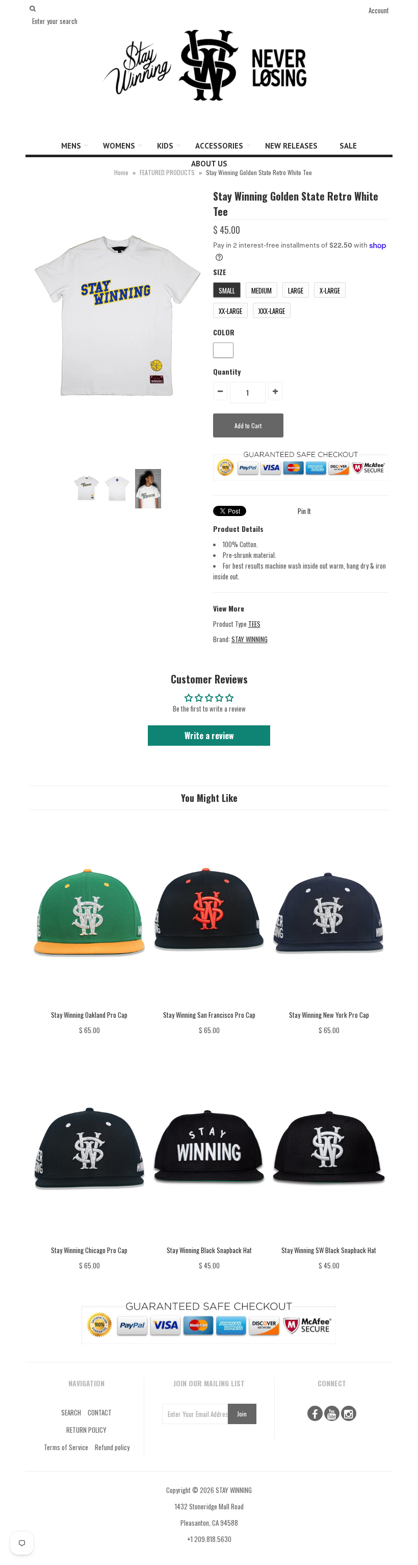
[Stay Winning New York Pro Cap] (329, 1004)
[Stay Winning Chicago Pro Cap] (89, 1239)
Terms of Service (66, 1447)
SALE (348, 146)
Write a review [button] (209, 735)
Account (379, 10)
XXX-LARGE (271, 311)
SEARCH (71, 1412)
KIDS (165, 146)
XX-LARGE (230, 311)
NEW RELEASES (291, 146)
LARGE (295, 290)
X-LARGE (330, 290)
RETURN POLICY (86, 1430)
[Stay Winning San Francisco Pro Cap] (209, 1004)
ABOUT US (209, 163)
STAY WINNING (249, 639)
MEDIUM (261, 290)
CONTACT (100, 1412)
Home (121, 172)
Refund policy (112, 1447)
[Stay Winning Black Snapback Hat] (209, 1239)
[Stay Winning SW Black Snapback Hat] (329, 1239)
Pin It (304, 511)
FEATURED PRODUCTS (167, 172)
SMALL (227, 290)
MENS (71, 146)
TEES (254, 624)
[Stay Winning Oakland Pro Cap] (89, 1004)
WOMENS (119, 146)
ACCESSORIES (219, 146)
